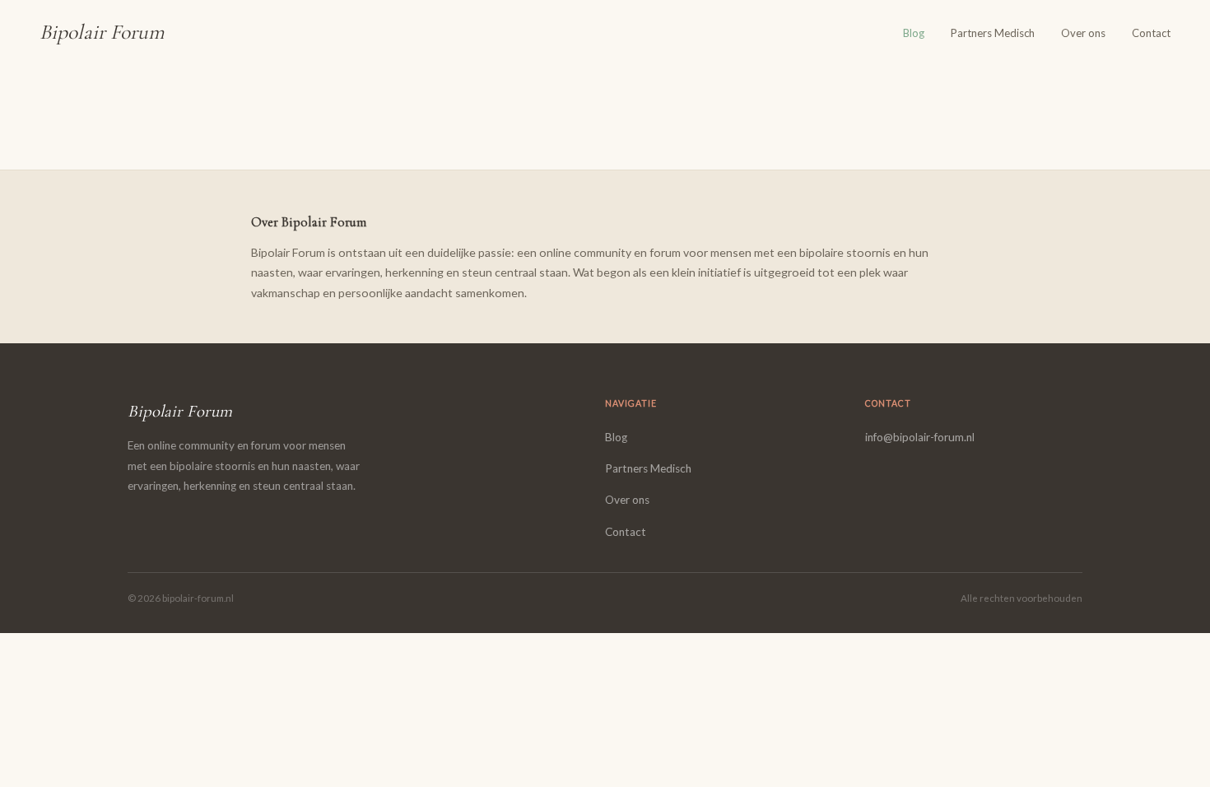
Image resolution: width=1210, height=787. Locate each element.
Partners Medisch (993, 33)
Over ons (1083, 33)
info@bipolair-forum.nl (920, 437)
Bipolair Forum (102, 31)
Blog (913, 33)
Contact (1151, 33)
